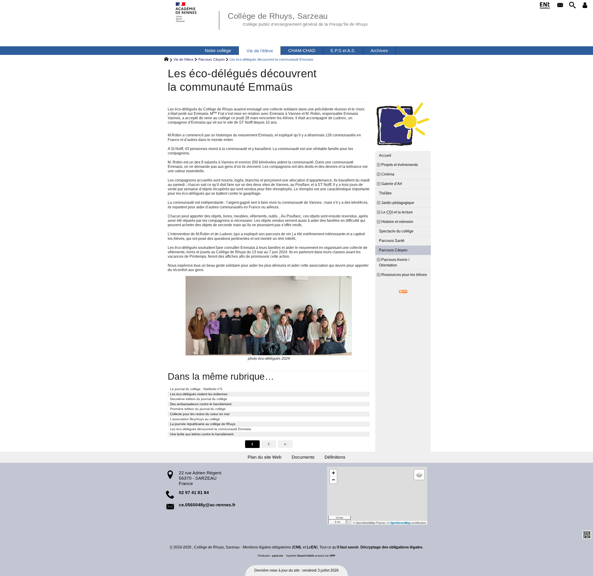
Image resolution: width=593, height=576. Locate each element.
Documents (303, 457)
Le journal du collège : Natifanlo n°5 (196, 389)
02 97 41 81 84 (194, 492)
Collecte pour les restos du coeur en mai (199, 414)
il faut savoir (348, 547)
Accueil (385, 155)
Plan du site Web (264, 457)
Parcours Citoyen (211, 59)
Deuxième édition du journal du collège (198, 399)
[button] (572, 5)
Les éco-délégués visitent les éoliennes (198, 394)
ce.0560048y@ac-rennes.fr (207, 504)
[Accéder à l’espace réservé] (585, 5)
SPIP (332, 555)
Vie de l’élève (183, 59)
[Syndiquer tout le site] (403, 291)
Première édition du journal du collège (198, 409)
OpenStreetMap (400, 523)
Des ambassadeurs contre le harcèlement (200, 404)
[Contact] (560, 5)
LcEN (311, 547)
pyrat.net (277, 555)
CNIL (297, 547)
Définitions (335, 457)
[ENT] (545, 6)
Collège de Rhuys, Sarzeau (298, 18)
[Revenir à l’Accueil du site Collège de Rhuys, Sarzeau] (186, 12)
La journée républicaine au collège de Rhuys (202, 424)
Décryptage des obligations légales (391, 547)
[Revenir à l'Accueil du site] (168, 59)
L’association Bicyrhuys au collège (195, 419)
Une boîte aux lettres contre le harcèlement (201, 434)
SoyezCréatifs (305, 555)
